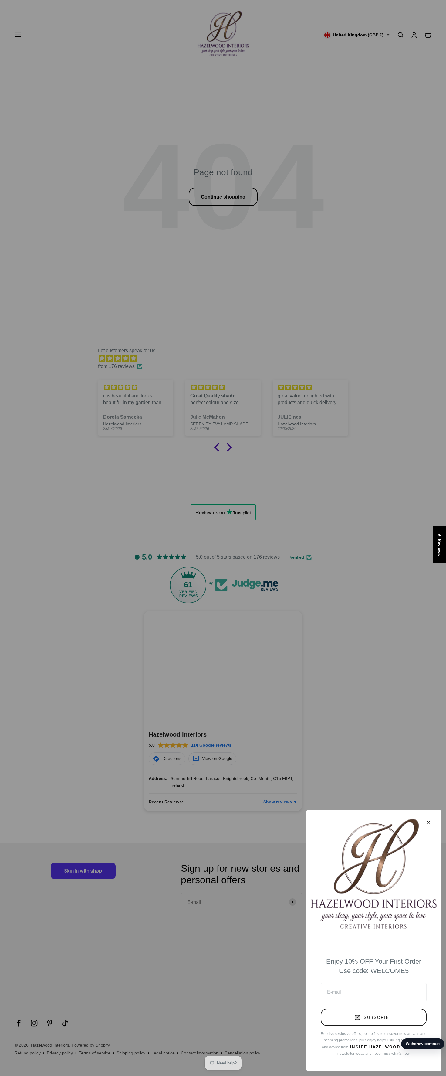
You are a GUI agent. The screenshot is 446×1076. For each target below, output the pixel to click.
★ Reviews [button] (439, 544)
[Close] (428, 822)
